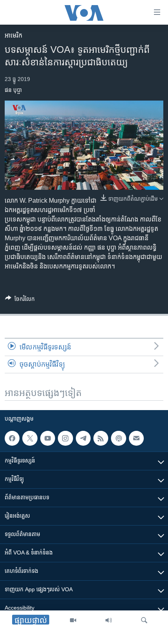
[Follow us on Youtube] (47, 438)
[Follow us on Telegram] (83, 438)
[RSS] (100, 438)
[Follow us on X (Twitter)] (29, 438)
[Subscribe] (136, 438)
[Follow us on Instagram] (65, 438)
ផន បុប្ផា (13, 90)
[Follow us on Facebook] (12, 438)
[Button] (20, 300)
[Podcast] (118, 438)
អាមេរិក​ (13, 35)
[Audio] (108, 620)
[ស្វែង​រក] (144, 620)
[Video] (73, 620)
